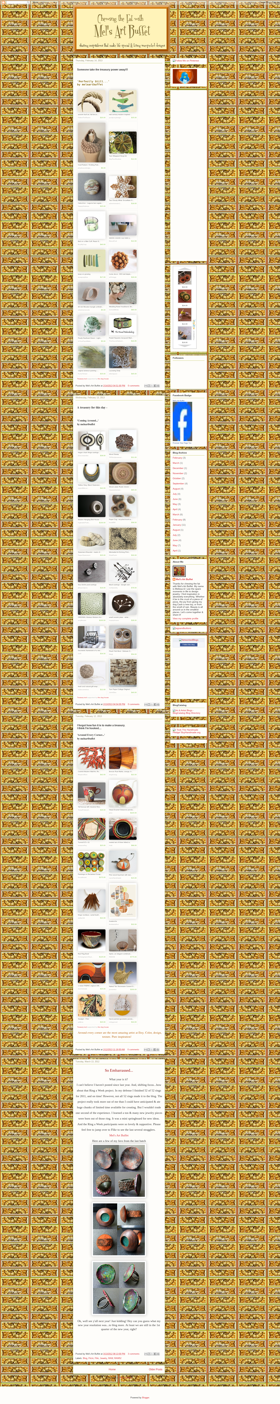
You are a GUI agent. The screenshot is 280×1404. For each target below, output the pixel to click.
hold (110, 845)
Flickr (90, 1358)
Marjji (111, 654)
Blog (85, 1358)
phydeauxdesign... (85, 168)
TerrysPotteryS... (84, 810)
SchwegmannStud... (85, 957)
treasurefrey (82, 845)
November (178, 473)
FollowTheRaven (84, 117)
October (177, 478)
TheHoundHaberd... (116, 341)
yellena (80, 1022)
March (176, 463)
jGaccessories (83, 455)
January (177, 525)
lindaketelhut (114, 924)
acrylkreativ (82, 620)
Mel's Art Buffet (118, 1135)
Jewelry (103, 1358)
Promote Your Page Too (182, 443)
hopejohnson (114, 620)
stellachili (81, 918)
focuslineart (82, 877)
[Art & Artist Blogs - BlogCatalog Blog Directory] (188, 713)
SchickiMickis (114, 310)
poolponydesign (115, 117)
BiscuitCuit (113, 241)
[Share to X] (152, 385)
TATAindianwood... (116, 457)
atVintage (112, 277)
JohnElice (112, 692)
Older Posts (155, 1369)
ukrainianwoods (84, 310)
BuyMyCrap (82, 244)
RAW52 (117, 1358)
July (175, 494)
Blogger (145, 1397)
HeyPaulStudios (115, 159)
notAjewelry (113, 588)
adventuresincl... (115, 203)
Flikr (97, 1358)
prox (110, 813)
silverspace (113, 374)
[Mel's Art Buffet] (182, 440)
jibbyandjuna (83, 588)
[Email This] (145, 385)
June (175, 499)
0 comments (134, 385)
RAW (110, 1358)
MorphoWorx (82, 774)
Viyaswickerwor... (115, 490)
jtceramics (112, 989)
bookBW (112, 522)
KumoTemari (82, 374)
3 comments (134, 1354)
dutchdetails (82, 989)
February (177, 457)
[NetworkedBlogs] (188, 640)
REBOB (112, 957)
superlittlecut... (83, 488)
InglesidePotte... (84, 523)
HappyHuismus (83, 206)
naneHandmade (115, 878)
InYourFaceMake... (85, 341)
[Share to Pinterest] (158, 385)
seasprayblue (83, 277)
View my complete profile (185, 618)
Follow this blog (189, 645)
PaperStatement (84, 555)
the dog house (103, 379)
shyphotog (113, 774)
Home (112, 1369)
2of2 (79, 653)
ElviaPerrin (113, 555)
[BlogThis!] (149, 385)
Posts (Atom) (125, 1377)
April (175, 509)
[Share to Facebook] (155, 385)
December (178, 468)
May (175, 504)
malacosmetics (83, 689)
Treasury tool (82, 379)
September (178, 483)
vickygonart (113, 1022)
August (176, 488)
